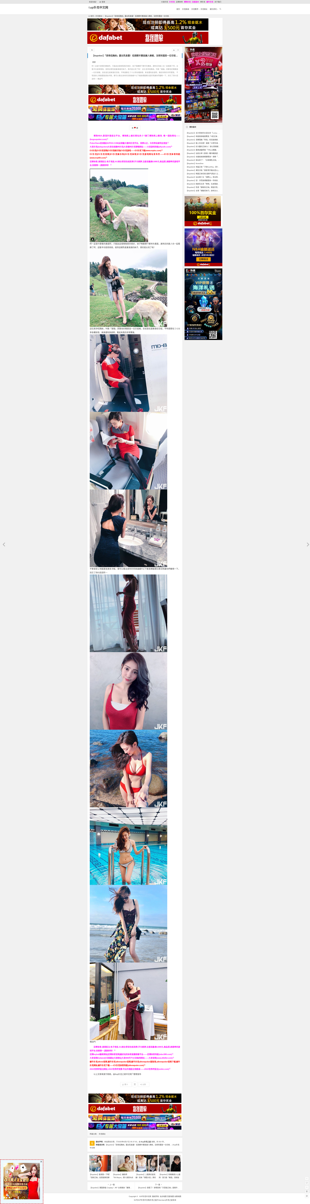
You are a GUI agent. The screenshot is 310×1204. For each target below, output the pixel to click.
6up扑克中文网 (98, 7)
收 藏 (135, 128)
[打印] (174, 50)
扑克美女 (204, 9)
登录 (103, 2)
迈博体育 (179, 2)
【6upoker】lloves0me (194, 163)
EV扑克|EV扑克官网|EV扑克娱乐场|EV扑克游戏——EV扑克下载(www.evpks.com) (125, 150)
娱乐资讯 (213, 9)
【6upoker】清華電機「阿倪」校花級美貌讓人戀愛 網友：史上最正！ (213, 140)
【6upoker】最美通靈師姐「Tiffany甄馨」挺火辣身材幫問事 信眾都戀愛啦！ (215, 150)
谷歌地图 (177, 1196)
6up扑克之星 (146, 1142)
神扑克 (202, 2)
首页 (178, 9)
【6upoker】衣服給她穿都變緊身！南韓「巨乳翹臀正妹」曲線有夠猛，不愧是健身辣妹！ (219, 157)
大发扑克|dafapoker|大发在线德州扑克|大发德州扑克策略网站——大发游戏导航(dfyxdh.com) (130, 147)
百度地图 (170, 1196)
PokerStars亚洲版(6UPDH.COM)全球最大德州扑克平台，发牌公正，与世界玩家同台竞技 (128, 143)
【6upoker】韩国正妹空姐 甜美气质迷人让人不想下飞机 (207, 174)
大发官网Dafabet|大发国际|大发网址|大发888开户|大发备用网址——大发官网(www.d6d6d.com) (131, 1058)
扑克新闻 (185, 9)
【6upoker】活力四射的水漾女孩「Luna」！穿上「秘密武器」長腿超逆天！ (215, 133)
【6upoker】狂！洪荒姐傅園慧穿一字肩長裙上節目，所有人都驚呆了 (212, 180)
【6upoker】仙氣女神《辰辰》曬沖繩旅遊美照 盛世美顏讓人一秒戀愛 (213, 153)
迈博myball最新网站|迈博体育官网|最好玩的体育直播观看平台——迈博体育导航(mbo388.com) (131, 1054)
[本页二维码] (307, 1196)
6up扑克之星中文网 (123, 1074)
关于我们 (217, 2)
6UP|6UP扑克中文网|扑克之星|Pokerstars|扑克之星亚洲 (155, 1200)
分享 (144, 1084)
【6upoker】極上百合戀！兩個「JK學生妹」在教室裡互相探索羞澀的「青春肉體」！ (218, 143)
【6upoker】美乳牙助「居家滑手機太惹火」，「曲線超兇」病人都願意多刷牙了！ (216, 170)
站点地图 (163, 1196)
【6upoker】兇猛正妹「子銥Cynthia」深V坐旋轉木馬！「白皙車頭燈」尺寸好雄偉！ (218, 167)
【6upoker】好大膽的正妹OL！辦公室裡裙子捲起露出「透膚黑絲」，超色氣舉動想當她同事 (220, 146)
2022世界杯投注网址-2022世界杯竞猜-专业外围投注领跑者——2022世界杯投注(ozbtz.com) (129, 1069)
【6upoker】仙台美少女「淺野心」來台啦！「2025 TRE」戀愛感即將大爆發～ (216, 177)
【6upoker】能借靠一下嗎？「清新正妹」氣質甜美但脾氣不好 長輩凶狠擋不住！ (100, 1177)
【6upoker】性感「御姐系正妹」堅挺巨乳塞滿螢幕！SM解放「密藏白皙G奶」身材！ (218, 187)
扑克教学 (194, 9)
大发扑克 (164, 2)
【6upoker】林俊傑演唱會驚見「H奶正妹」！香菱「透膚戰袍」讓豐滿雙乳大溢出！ (217, 136)
